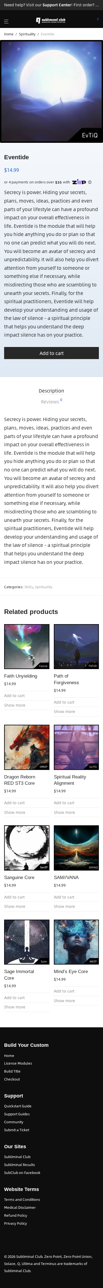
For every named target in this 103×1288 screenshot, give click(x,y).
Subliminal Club (17, 1156)
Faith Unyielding (20, 676)
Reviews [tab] (51, 401)
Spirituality (27, 34)
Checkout (12, 1079)
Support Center (57, 5)
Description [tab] (51, 390)
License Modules (18, 1063)
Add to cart (52, 353)
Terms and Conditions (22, 1199)
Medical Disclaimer (20, 1207)
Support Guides (17, 1113)
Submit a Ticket (16, 1129)
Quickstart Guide (18, 1106)
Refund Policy (15, 1215)
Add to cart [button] (14, 695)
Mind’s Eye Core (71, 971)
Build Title (12, 1071)
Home (8, 34)
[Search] (81, 21)
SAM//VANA (66, 877)
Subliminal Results (19, 1164)
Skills (28, 586)
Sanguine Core (19, 877)
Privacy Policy (15, 1223)
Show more (14, 705)
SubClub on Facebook (22, 1172)
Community (13, 1121)
